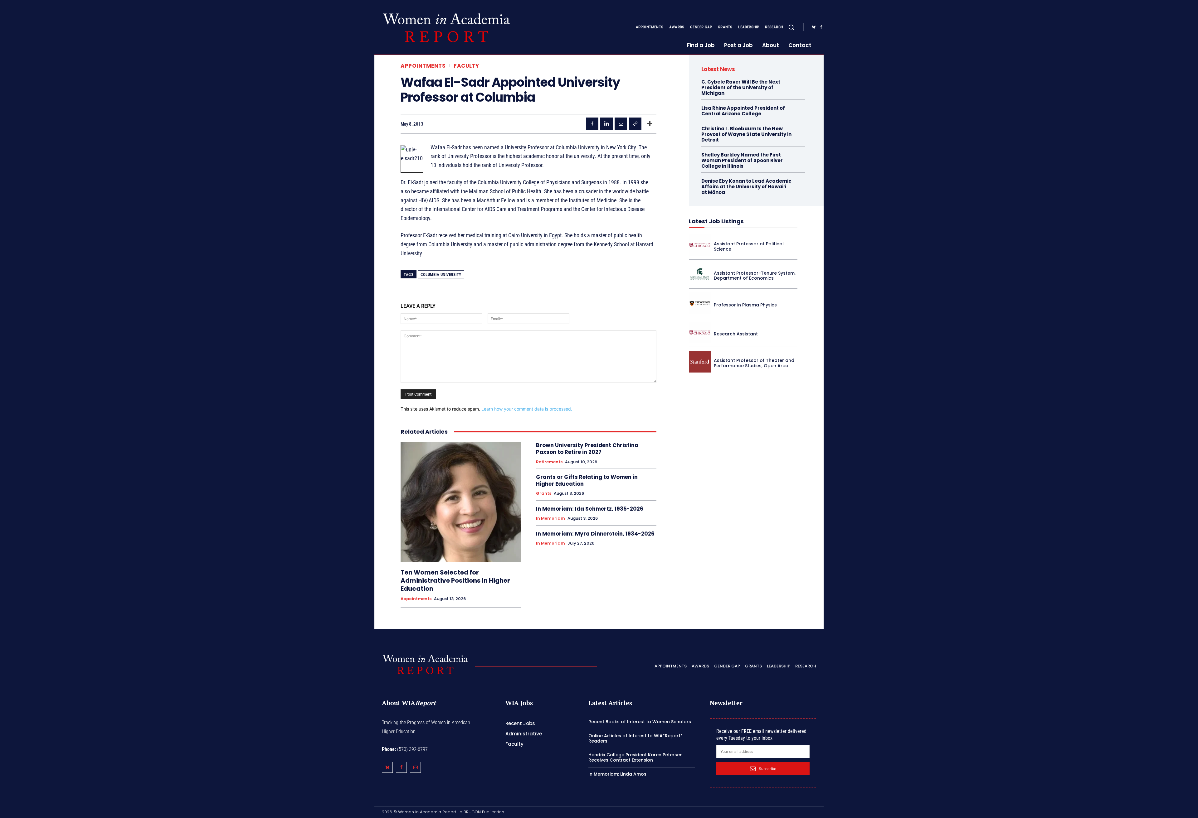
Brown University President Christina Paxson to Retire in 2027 (587, 448)
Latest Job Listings (716, 221)
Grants (543, 493)
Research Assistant (736, 334)
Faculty (466, 66)
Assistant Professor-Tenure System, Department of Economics (755, 275)
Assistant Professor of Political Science (749, 246)
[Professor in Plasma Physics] (700, 303)
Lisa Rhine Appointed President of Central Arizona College (743, 111)
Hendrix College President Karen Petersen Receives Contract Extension (635, 757)
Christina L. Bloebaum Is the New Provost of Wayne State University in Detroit (746, 134)
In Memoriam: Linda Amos (617, 774)
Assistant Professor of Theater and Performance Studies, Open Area (754, 363)
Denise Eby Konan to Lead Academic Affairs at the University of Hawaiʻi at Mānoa (746, 186)
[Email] (621, 124)
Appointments (423, 66)
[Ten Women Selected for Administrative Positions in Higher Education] (461, 502)
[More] (649, 124)
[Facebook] (821, 27)
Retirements (549, 462)
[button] (791, 27)
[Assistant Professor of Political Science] (700, 245)
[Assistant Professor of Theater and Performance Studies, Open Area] (700, 362)
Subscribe (767, 768)
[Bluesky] (813, 27)
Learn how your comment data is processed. (526, 408)
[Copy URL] (635, 124)
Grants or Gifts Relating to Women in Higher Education (587, 480)
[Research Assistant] (700, 333)
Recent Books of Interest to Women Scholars (639, 722)
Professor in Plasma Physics (745, 305)
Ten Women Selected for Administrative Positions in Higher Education (455, 580)
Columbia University (441, 274)
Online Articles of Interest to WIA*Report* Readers (635, 738)
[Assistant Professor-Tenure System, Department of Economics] (700, 274)
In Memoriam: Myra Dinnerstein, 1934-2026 (595, 533)
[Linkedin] (606, 124)
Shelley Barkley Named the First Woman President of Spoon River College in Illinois (742, 160)
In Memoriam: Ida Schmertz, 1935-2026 (589, 508)
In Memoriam (550, 518)
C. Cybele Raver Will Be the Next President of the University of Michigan (740, 87)
